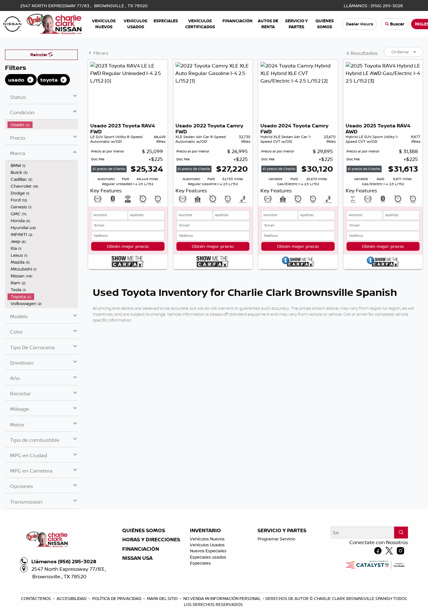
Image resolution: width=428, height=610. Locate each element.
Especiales (200, 563)
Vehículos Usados (207, 545)
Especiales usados (208, 557)
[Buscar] (401, 532)
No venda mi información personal (222, 598)
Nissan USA (137, 558)
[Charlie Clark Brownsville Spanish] (43, 23)
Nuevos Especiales (208, 551)
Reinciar (39, 54)
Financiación (140, 549)
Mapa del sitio (163, 598)
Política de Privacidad (117, 598)
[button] (104, 24)
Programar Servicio (276, 539)
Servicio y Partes (282, 530)
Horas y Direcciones (151, 540)
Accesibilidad (72, 598)
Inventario (205, 530)
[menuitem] (43, 124)
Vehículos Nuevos (207, 539)
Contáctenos (36, 598)
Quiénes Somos (143, 530)
